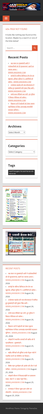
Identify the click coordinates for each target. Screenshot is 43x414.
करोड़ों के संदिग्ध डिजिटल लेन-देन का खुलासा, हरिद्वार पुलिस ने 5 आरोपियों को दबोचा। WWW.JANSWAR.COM (21, 78)
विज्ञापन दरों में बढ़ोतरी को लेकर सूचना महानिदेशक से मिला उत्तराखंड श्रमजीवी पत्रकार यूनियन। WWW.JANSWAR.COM (21, 329)
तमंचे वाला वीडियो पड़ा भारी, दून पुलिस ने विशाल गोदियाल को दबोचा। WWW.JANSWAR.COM (21, 97)
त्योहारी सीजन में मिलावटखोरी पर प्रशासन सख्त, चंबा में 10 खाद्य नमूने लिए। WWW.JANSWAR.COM (21, 379)
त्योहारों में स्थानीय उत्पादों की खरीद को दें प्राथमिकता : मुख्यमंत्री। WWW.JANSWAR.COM (20, 342)
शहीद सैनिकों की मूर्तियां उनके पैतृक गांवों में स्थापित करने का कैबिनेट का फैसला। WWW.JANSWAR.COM (21, 355)
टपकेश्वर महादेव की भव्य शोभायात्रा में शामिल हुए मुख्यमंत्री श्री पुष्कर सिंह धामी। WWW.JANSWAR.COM (21, 88)
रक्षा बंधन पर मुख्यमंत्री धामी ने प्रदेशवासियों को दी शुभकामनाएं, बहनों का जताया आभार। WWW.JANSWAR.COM (21, 276)
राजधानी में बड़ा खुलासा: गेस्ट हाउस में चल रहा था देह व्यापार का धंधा (21, 172)
